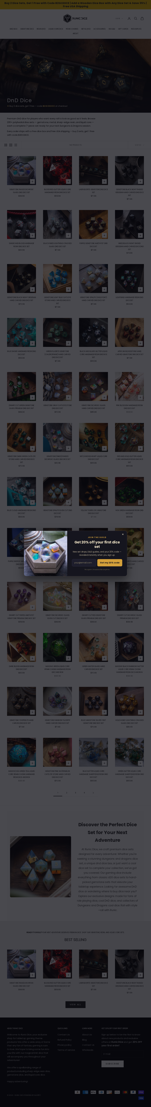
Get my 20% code (110, 562)
